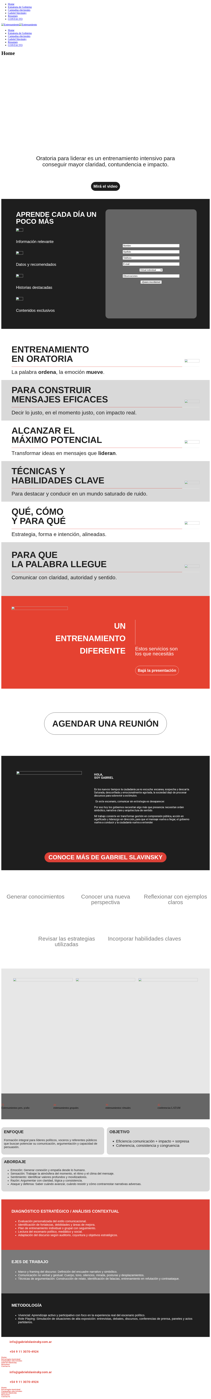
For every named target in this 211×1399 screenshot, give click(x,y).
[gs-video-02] (105, 980)
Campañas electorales (19, 10)
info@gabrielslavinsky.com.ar (31, 1342)
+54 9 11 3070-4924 (24, 1351)
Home (11, 4)
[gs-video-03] (168, 980)
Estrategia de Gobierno (20, 7)
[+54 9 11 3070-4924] (5, 1351)
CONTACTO (15, 19)
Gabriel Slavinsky (17, 13)
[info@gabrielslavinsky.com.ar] (5, 1341)
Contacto (5, 1366)
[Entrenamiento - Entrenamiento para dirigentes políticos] (10, 24)
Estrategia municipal (10, 1359)
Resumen (13, 16)
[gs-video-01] (43, 980)
